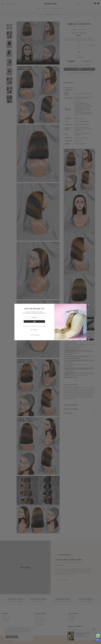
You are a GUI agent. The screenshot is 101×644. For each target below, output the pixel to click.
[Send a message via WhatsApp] (98, 635)
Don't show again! (35, 335)
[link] (32, 329)
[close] (89, 304)
